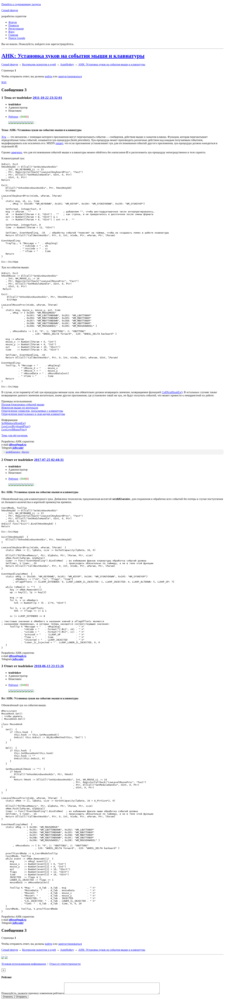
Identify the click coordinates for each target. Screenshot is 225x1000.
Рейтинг (13, 116)
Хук (3, 136)
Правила (13, 25)
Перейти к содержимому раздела (21, 4)
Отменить (8, 996)
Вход (11, 31)
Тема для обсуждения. (14, 435)
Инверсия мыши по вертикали (19, 407)
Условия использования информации (23, 963)
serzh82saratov (13, 452)
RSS (4, 82)
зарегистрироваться (70, 76)
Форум (12, 22)
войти (48, 76)
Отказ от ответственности (65, 963)
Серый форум (9, 10)
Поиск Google (16, 38)
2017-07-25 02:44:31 (49, 460)
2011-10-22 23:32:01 (47, 98)
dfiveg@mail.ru (17, 444)
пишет (59, 143)
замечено (16, 152)
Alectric (25, 452)
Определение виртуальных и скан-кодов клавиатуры (33, 414)
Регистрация (16, 28)
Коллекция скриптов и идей (39, 64)
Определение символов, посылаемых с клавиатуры (32, 410)
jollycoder (18, 447)
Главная (13, 34)
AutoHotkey (67, 64)
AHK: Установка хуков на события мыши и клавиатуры (72, 56)
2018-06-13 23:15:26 (49, 666)
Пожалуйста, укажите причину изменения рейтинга (32, 993)
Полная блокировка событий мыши (22, 404)
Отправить (21, 996)
